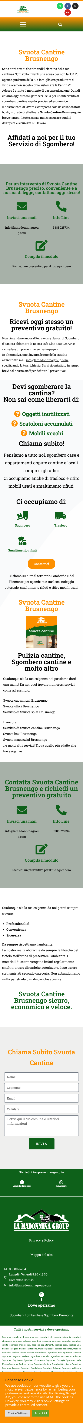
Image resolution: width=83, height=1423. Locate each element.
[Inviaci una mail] (22, 206)
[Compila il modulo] (41, 245)
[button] (23, 24)
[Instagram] (75, 6)
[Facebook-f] (67, 6)
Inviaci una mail (22, 217)
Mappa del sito (41, 1254)
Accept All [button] (41, 1413)
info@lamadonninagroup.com (47, 360)
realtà (21, 950)
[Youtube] (67, 12)
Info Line (61, 217)
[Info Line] (61, 206)
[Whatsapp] (60, 6)
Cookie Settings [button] (17, 1413)
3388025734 (64, 344)
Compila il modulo (41, 256)
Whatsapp (61, 1185)
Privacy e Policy (41, 1240)
